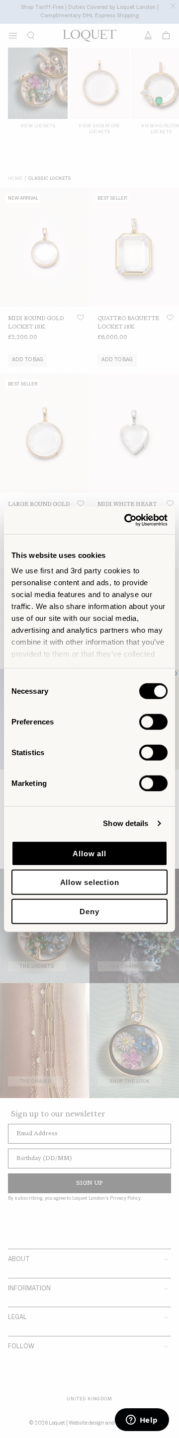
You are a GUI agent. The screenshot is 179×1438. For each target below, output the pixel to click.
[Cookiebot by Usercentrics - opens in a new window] (126, 520)
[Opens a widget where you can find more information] (141, 1420)
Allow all (89, 853)
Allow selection (89, 882)
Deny (89, 911)
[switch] (153, 721)
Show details (125, 823)
